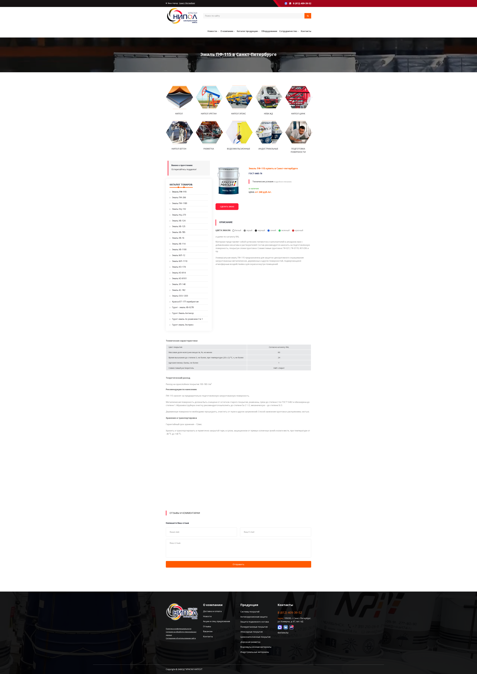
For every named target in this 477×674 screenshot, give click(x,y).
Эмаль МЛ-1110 (179, 261)
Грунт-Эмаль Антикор (183, 313)
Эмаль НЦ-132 (179, 209)
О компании (226, 31)
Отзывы (207, 626)
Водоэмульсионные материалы (255, 647)
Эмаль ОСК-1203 (180, 295)
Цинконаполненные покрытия (255, 637)
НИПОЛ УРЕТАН (209, 113)
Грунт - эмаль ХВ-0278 (183, 307)
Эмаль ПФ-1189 (179, 203)
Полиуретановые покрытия (254, 626)
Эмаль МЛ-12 (178, 255)
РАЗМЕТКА (208, 148)
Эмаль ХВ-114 (178, 243)
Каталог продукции (247, 31)
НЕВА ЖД (268, 113)
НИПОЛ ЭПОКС (238, 113)
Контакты (306, 31)
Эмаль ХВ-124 (178, 220)
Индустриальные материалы (254, 652)
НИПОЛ (179, 113)
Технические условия (262, 181)
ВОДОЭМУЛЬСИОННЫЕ (238, 148)
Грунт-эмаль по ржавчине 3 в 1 (187, 319)
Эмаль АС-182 (178, 290)
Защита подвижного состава (254, 621)
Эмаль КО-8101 (179, 278)
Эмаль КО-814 (179, 272)
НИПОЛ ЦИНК (298, 113)
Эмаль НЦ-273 (179, 214)
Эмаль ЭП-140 (179, 284)
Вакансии (207, 631)
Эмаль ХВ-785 (178, 232)
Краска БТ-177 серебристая (185, 301)
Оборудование (269, 31)
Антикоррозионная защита (253, 616)
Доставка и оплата (212, 611)
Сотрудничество (288, 31)
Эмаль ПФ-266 (179, 197)
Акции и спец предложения (216, 621)
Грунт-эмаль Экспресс (183, 324)
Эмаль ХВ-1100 (179, 249)
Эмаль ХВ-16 (178, 238)
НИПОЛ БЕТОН (179, 148)
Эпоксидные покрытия (251, 631)
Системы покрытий (249, 611)
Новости (212, 31)
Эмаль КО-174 (179, 266)
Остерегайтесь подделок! (183, 169)
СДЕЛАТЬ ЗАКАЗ (227, 206)
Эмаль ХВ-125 (178, 226)
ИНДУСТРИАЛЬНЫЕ (268, 148)
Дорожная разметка (250, 642)
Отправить (238, 564)
